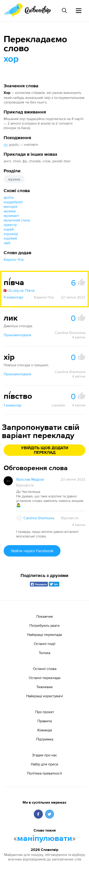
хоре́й (9, 229)
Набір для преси (44, 764)
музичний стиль (17, 220)
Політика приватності (44, 773)
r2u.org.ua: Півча (20, 290)
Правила (44, 721)
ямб (7, 243)
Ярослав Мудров (30, 479)
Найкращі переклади (44, 634)
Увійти (32, 550)
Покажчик (44, 616)
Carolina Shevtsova (70, 333)
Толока (44, 653)
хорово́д (11, 234)
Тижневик (44, 687)
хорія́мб (10, 238)
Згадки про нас (44, 755)
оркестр (10, 225)
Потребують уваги (44, 625)
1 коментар (12, 405)
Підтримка (44, 739)
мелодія (10, 206)
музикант (11, 215)
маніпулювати (44, 839)
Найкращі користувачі (44, 696)
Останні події (44, 644)
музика (14, 179)
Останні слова (44, 669)
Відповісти (25, 485)
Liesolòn (58, 405)
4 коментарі (13, 297)
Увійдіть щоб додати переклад (44, 450)
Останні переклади (44, 678)
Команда (44, 730)
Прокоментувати (17, 335)
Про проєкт (44, 712)
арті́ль (9, 197)
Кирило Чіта (14, 259)
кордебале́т (13, 202)
